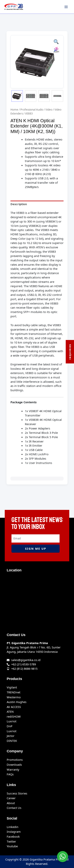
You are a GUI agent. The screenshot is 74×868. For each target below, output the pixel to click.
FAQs (10, 774)
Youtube (12, 846)
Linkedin (12, 827)
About (11, 803)
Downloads (14, 764)
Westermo (14, 697)
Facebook (13, 836)
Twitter (11, 841)
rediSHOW (14, 716)
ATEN (10, 711)
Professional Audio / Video (36, 109)
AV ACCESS (14, 707)
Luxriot (11, 721)
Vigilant (12, 687)
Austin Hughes (16, 702)
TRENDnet (13, 692)
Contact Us (14, 808)
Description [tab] (18, 204)
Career (11, 798)
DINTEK (12, 741)
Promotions (15, 760)
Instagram (14, 832)
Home (14, 109)
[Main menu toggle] (66, 7)
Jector (10, 736)
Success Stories (17, 793)
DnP (9, 726)
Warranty (13, 769)
